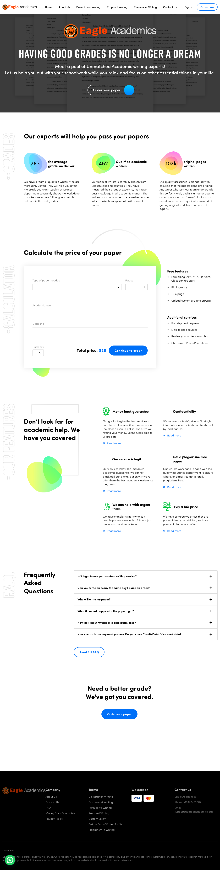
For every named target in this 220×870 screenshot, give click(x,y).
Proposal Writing (117, 7)
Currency (38, 347)
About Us (64, 7)
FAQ (48, 807)
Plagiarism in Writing (102, 829)
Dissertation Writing (88, 7)
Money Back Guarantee (60, 813)
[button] (145, 576)
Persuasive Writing (145, 7)
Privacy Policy (54, 818)
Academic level (42, 305)
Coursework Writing (101, 802)
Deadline (38, 323)
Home (48, 7)
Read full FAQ (89, 652)
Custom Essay (97, 818)
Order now (207, 7)
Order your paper (119, 714)
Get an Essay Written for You (106, 824)
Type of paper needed (46, 280)
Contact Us (170, 7)
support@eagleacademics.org (193, 811)
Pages (129, 280)
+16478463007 (192, 802)
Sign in (189, 7)
